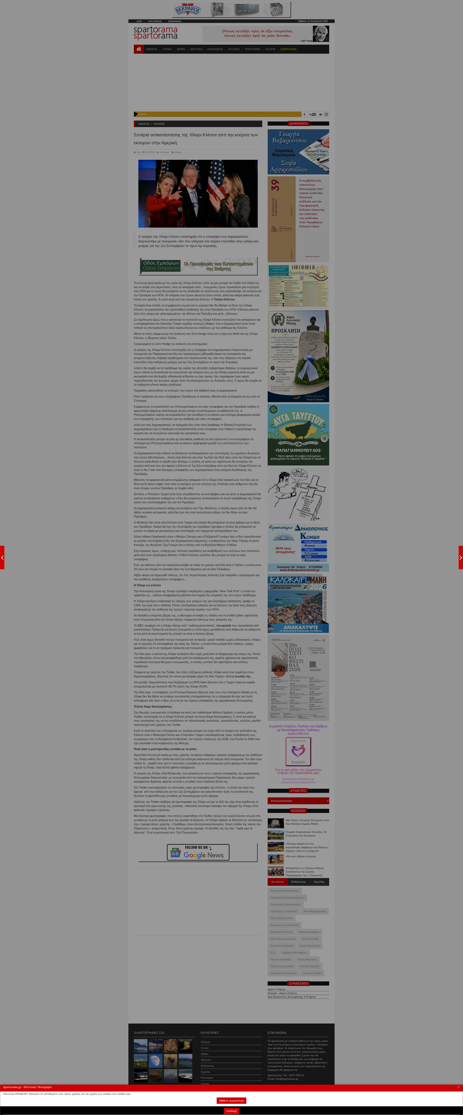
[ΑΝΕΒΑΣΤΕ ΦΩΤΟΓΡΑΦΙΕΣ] (2, 557)
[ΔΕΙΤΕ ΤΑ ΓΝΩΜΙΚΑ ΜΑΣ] (461, 557)
